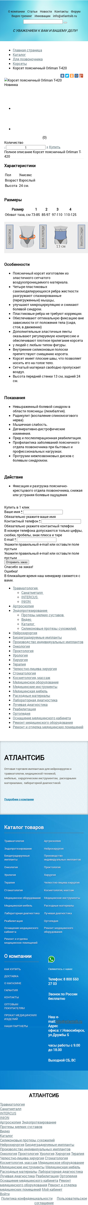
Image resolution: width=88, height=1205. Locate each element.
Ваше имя (13, 511)
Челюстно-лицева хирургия (35, 668)
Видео (26, 619)
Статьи (32, 11)
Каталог (19, 54)
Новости (46, 11)
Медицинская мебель (30, 691)
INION (26, 601)
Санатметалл (32, 592)
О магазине (12, 983)
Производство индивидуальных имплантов (48, 642)
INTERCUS (29, 597)
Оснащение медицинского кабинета (42, 718)
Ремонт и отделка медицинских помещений (48, 727)
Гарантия (11, 990)
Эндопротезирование (30, 610)
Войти (5, 1194)
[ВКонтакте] (62, 76)
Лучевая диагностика (30, 704)
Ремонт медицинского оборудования (43, 722)
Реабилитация (24, 709)
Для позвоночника (28, 59)
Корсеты (20, 63)
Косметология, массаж (31, 677)
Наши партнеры (16, 1026)
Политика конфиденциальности (27, 1198)
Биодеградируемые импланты (37, 637)
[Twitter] (67, 76)
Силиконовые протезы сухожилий (49, 628)
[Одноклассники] (72, 76)
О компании (16, 11)
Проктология (23, 650)
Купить (54, 147)
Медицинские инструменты (35, 686)
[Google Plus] (81, 76)
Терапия (19, 664)
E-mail (10, 539)
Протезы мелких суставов (43, 615)
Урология (20, 655)
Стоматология (24, 673)
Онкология (21, 646)
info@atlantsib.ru (65, 16)
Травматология (25, 588)
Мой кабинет (52, 1189)
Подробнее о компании (19, 799)
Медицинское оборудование (36, 682)
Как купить (12, 969)
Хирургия (20, 659)
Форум (75, 11)
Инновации (42, 16)
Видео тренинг (22, 16)
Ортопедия (21, 713)
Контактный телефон (22, 521)
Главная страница (27, 50)
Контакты (61, 11)
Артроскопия (23, 606)
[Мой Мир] (76, 76)
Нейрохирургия (25, 633)
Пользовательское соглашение (60, 1200)
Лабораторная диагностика (35, 700)
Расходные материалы (31, 695)
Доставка (11, 976)
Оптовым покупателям (14, 1006)
